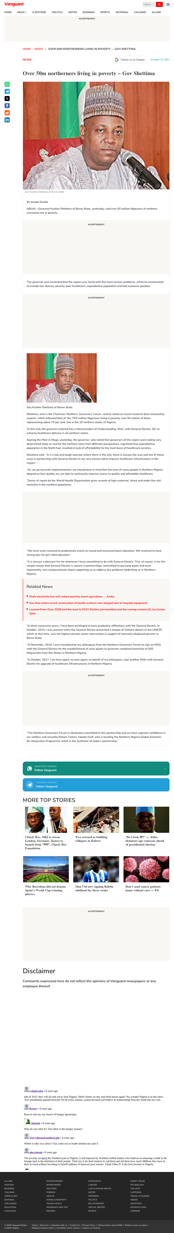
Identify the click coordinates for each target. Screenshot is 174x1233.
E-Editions (10, 1211)
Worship (135, 1211)
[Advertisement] (96, 248)
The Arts (135, 1188)
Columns (140, 12)
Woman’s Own (138, 1207)
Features (51, 1188)
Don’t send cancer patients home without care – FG (143, 888)
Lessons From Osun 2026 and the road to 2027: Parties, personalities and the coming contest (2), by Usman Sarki (97, 611)
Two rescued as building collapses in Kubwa (91, 838)
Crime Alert (11, 1196)
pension (50, 1211)
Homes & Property (56, 1199)
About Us (44, 1225)
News (21, 12)
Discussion (10, 1203)
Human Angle (54, 1203)
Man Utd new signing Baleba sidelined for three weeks (94, 888)
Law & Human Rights (99, 1188)
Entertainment (54, 1181)
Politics (57, 12)
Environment (53, 1184)
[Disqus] (96, 1040)
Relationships (96, 1203)
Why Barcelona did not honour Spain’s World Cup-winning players (45, 889)
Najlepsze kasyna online (43, 1228)
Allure (8, 1181)
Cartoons (135, 1192)
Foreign (50, 1192)
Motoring (93, 1196)
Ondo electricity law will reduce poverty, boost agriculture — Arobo (71, 596)
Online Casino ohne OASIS (110, 1225)
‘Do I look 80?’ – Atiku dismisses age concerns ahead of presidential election (145, 840)
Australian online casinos (68, 1228)
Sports (105, 12)
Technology (137, 1184)
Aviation (9, 1184)
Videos (134, 1199)
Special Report (96, 1207)
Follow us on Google (133, 59)
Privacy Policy (88, 1225)
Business (88, 12)
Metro (72, 12)
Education (10, 1207)
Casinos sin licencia (91, 1228)
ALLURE (156, 12)
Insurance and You (57, 1207)
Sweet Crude (137, 1181)
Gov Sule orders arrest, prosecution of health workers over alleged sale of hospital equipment (88, 603)
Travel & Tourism (139, 1196)
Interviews (94, 1181)
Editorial (122, 12)
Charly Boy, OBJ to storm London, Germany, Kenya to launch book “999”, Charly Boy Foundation (46, 842)
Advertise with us (59, 1225)
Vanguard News (13, 4)
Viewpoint (136, 1203)
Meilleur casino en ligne (136, 1225)
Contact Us (75, 1225)
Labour (92, 1184)
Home (8, 12)
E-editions (39, 12)
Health (50, 1196)
